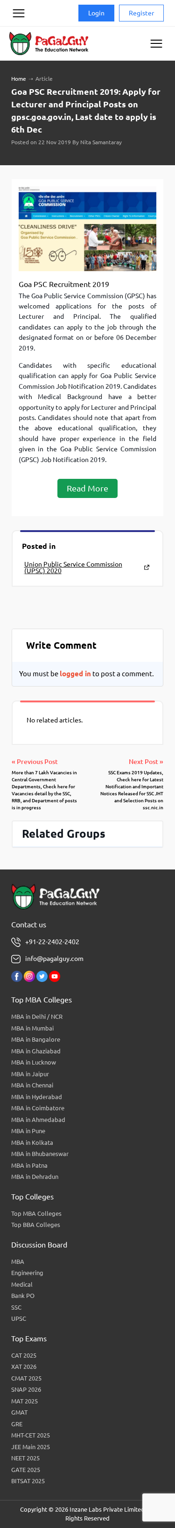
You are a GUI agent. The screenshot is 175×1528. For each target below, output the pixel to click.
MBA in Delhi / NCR (37, 1016)
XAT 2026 (23, 1366)
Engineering (27, 1272)
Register (141, 13)
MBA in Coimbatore (37, 1108)
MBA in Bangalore (35, 1039)
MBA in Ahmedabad (38, 1119)
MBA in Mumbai (32, 1028)
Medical (22, 1284)
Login (96, 13)
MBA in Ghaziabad (36, 1051)
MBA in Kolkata (32, 1142)
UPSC (18, 1318)
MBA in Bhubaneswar (40, 1153)
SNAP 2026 (26, 1389)
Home (18, 79)
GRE (16, 1424)
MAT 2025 (24, 1401)
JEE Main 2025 (30, 1447)
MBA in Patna (29, 1165)
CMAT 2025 (26, 1378)
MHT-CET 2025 (30, 1435)
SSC (16, 1307)
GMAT (19, 1412)
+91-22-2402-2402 (52, 942)
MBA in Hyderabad (36, 1096)
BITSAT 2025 (28, 1481)
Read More (87, 488)
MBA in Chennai (32, 1085)
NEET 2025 (25, 1458)
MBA (17, 1261)
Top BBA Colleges (35, 1224)
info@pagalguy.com (54, 958)
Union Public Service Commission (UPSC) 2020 (73, 568)
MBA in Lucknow (33, 1062)
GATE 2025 (25, 1469)
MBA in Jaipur (30, 1074)
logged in (75, 674)
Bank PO (23, 1295)
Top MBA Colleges (36, 1213)
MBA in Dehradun (34, 1176)
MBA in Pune (28, 1131)
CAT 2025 (23, 1355)
